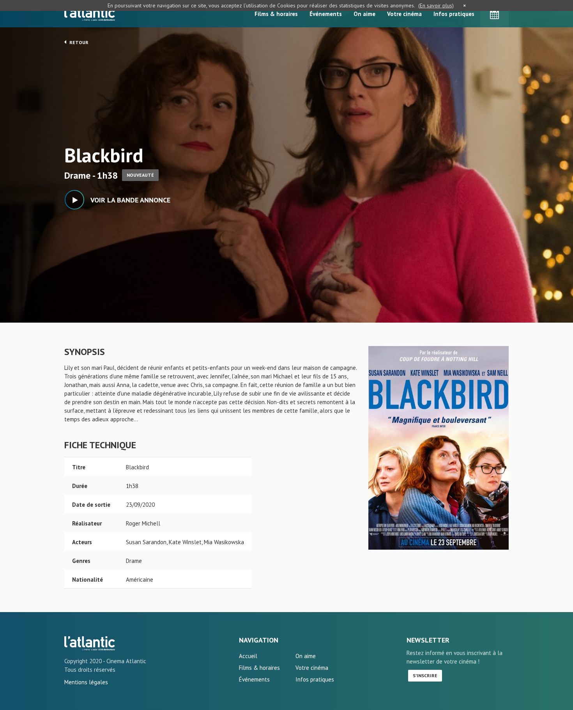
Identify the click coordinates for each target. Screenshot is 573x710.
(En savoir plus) (436, 5)
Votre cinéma (404, 14)
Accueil (248, 656)
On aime (364, 14)
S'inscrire (425, 675)
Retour (78, 42)
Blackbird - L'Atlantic (89, 643)
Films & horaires (276, 14)
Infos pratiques (453, 14)
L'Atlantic (89, 13)
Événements (325, 14)
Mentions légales (86, 682)
